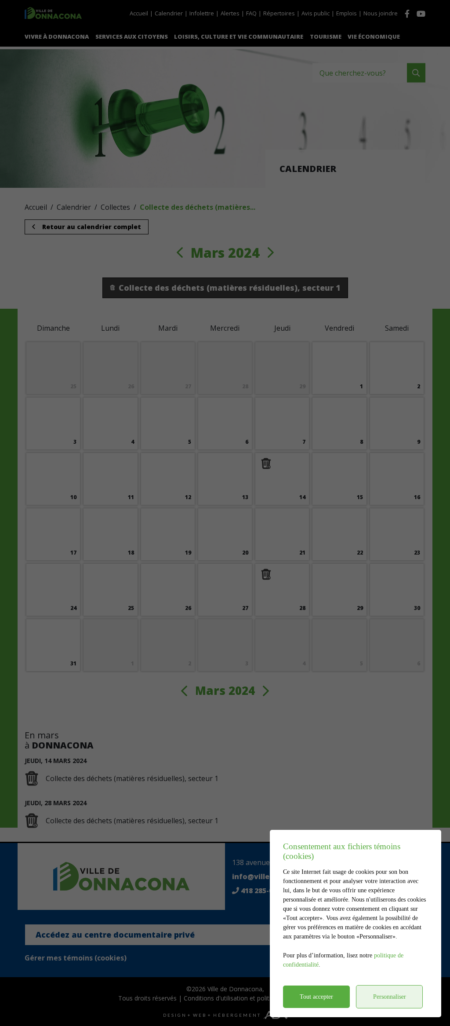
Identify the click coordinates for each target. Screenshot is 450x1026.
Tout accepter (316, 996)
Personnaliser (389, 996)
